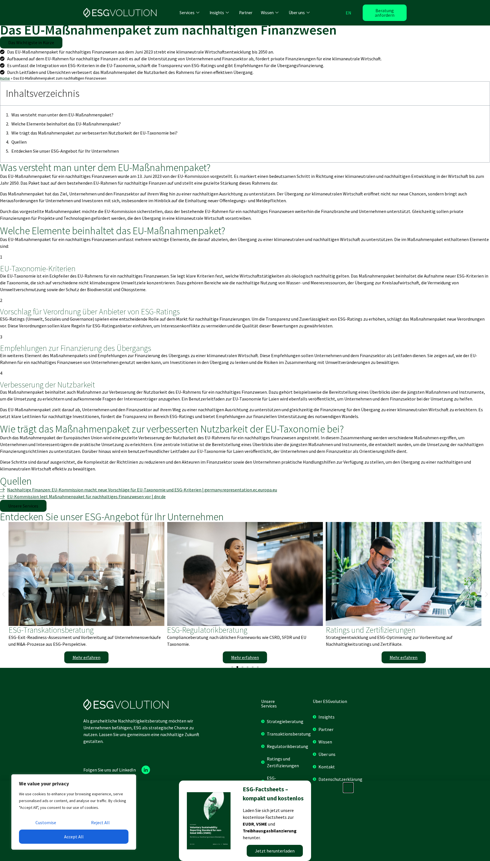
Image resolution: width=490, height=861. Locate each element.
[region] (73, 812)
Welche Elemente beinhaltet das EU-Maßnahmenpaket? (66, 124)
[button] (31, 42)
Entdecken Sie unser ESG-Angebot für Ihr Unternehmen (65, 151)
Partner (245, 12)
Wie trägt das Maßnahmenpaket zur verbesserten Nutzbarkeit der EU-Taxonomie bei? (94, 133)
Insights (217, 12)
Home (5, 78)
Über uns (297, 12)
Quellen (19, 142)
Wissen (267, 12)
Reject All (100, 822)
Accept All (74, 836)
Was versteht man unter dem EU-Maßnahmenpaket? (62, 115)
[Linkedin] (145, 770)
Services (187, 12)
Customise (45, 822)
